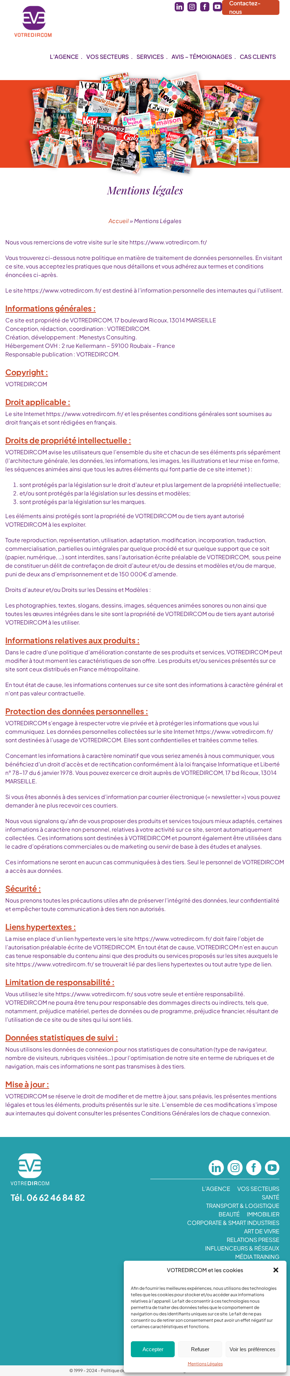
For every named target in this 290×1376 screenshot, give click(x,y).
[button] (275, 1270)
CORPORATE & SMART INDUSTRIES (233, 1222)
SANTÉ (270, 1197)
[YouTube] (272, 1167)
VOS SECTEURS (258, 1188)
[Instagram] (235, 1167)
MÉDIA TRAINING (257, 1256)
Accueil (119, 220)
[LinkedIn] (216, 1167)
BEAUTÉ (229, 1214)
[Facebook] (253, 1167)
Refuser (200, 1349)
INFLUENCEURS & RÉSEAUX (242, 1248)
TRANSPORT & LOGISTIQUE (242, 1205)
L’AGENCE (216, 1188)
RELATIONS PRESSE (253, 1239)
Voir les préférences (253, 1349)
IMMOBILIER (263, 1214)
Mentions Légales (205, 1363)
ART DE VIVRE (261, 1231)
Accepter (153, 1349)
